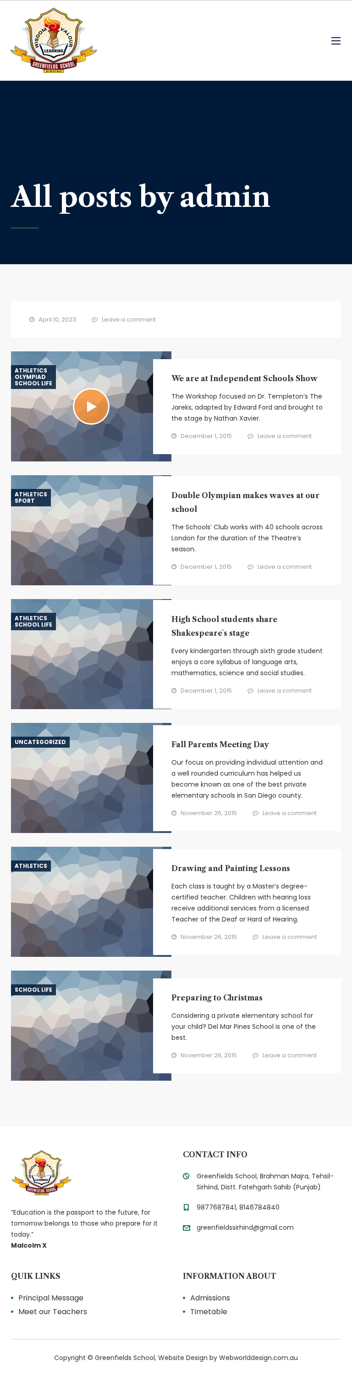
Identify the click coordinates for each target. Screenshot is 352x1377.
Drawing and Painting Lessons (230, 868)
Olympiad (30, 377)
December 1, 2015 (206, 436)
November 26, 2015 (209, 813)
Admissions (210, 1298)
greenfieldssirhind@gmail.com (245, 1227)
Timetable (208, 1311)
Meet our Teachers (52, 1311)
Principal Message (50, 1298)
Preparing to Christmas (217, 997)
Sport (25, 501)
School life (33, 383)
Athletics (31, 370)
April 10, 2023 (57, 319)
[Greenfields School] (53, 40)
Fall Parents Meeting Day (220, 744)
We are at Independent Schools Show (244, 378)
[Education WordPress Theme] (90, 1173)
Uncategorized (40, 742)
